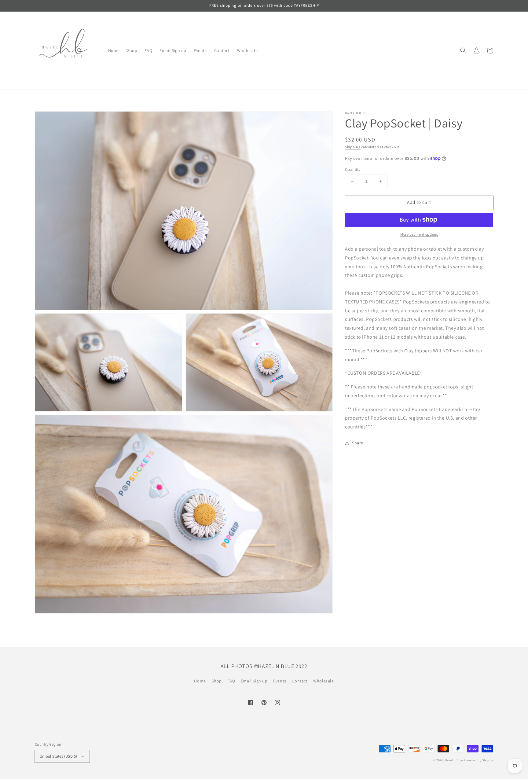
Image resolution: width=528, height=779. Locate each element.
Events (279, 681)
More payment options (419, 234)
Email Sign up (254, 681)
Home (200, 681)
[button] (463, 50)
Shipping (353, 147)
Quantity (352, 169)
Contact (299, 681)
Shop (216, 681)
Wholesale (323, 681)
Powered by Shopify (478, 760)
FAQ (231, 681)
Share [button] (357, 443)
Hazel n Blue (454, 760)
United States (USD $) (58, 756)
